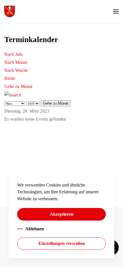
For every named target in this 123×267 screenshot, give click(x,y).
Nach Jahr (13, 54)
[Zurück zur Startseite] (9, 11)
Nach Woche (16, 70)
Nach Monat (15, 62)
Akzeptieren (62, 214)
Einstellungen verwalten (61, 243)
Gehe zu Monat (18, 86)
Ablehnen (34, 228)
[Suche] (12, 94)
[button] (116, 11)
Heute (9, 78)
